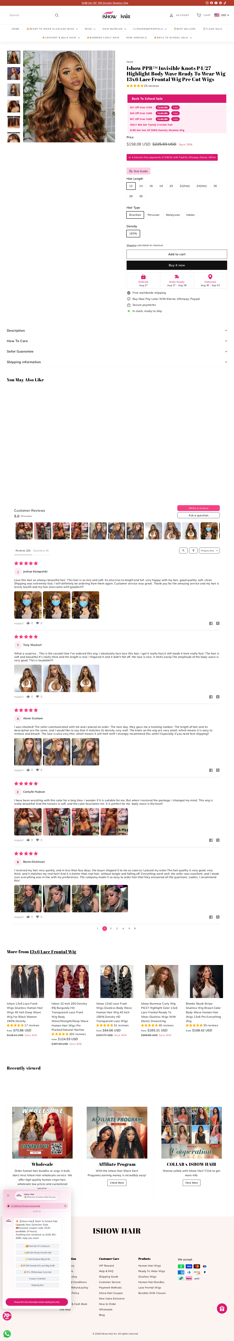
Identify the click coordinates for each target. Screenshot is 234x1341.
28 (131, 196)
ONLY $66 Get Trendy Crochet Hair (151, 124)
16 (151, 186)
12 (131, 186)
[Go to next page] (136, 928)
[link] (117, 15)
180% (133, 233)
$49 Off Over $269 (141, 113)
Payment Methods (110, 1287)
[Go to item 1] (24, 530)
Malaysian (173, 214)
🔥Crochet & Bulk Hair (59, 37)
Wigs (89, 29)
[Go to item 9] (172, 530)
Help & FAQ (106, 1271)
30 (141, 196)
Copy (175, 107)
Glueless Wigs (147, 1276)
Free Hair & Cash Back (73, 1304)
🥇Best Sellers (185, 29)
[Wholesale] (42, 1133)
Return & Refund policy (74, 1287)
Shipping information (24, 362)
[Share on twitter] (218, 624)
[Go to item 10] (190, 530)
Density (132, 226)
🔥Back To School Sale (171, 37)
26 (215, 186)
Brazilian (135, 214)
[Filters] (193, 550)
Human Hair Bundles (151, 1282)
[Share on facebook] (211, 623)
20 (171, 186)
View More (191, 1182)
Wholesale (106, 1309)
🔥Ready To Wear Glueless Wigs (51, 29)
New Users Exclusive (112, 1298)
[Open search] (183, 550)
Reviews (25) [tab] (23, 550)
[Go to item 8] (153, 530)
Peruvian (153, 214)
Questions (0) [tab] (41, 550)
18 (161, 186)
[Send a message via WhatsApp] (7, 1334)
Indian (190, 214)
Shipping (131, 245)
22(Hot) (185, 186)
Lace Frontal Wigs (149, 1287)
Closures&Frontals (148, 29)
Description (16, 330)
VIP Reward (106, 1265)
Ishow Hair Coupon (111, 1293)
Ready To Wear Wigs (151, 1271)
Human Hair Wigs (149, 1265)
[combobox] (34, 15)
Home (16, 29)
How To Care (17, 341)
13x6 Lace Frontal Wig (53, 951)
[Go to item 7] (135, 530)
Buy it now (177, 265)
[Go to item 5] (98, 530)
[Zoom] (69, 96)
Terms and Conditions (73, 1282)
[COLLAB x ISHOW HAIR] (191, 1133)
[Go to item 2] (42, 530)
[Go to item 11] (209, 530)
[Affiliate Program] (117, 1133)
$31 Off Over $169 (141, 107)
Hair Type (133, 207)
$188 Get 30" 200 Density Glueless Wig (105, 2)
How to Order (107, 1304)
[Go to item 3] (61, 530)
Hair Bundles (113, 29)
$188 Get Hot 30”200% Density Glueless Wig (157, 130)
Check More (117, 1182)
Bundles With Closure (152, 1293)
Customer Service (109, 1282)
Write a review (199, 508)
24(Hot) (201, 186)
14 (141, 186)
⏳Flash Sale (212, 29)
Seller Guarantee (20, 351)
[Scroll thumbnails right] (215, 531)
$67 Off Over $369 (141, 119)
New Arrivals (136, 37)
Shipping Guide (108, 1276)
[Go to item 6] (116, 530)
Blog (102, 1315)
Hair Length (135, 178)
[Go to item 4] (79, 530)
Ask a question (198, 515)
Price (130, 137)
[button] (135, 85)
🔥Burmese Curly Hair (103, 37)
